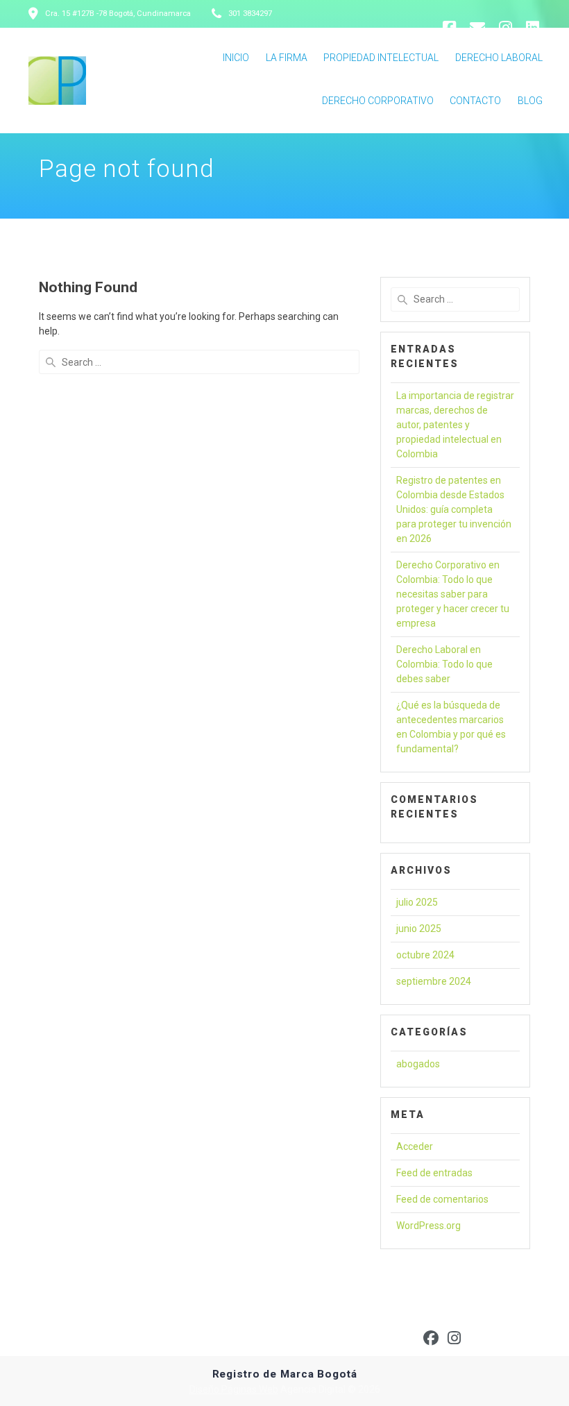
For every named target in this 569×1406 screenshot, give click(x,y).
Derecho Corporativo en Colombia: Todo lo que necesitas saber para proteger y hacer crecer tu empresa (452, 594)
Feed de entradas (434, 1172)
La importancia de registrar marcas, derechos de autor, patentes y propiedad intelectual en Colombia (455, 424)
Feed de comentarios (442, 1199)
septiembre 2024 (433, 981)
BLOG (530, 100)
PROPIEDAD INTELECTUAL (381, 57)
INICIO (236, 57)
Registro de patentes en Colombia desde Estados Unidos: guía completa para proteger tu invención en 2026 (453, 509)
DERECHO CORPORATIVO (378, 100)
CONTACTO (475, 100)
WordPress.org (428, 1225)
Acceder (414, 1146)
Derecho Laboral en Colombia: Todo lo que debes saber (444, 664)
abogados (418, 1063)
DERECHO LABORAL (499, 57)
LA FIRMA (286, 57)
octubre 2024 (425, 954)
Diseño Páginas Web (233, 1389)
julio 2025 (417, 902)
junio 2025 (418, 928)
